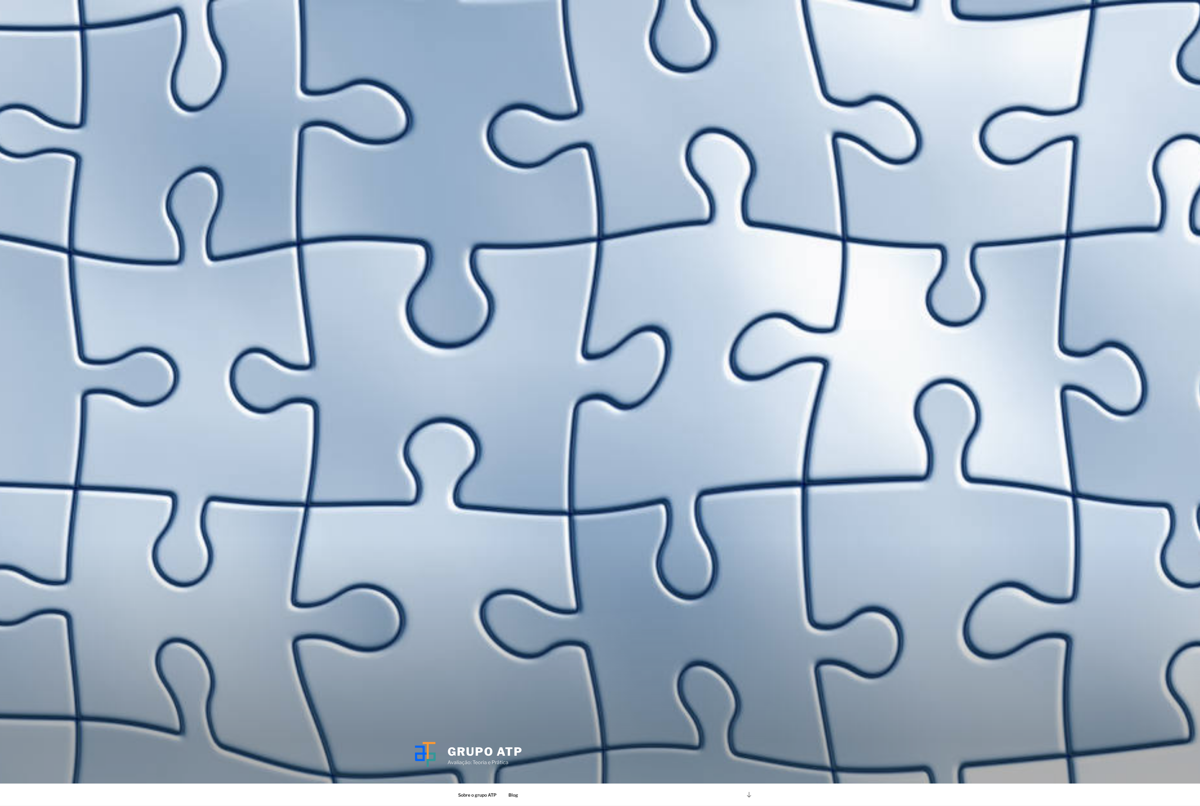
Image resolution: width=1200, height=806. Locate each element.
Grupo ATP (485, 752)
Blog (513, 795)
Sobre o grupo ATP (477, 795)
